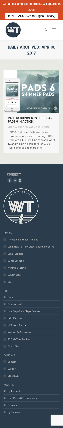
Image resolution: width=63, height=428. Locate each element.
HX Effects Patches (18, 325)
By (18, 126)
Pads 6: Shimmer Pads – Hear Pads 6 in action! (30, 119)
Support (12, 368)
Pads (10, 297)
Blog (10, 126)
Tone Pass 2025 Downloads (22, 398)
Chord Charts (15, 346)
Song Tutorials (15, 253)
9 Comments (43, 126)
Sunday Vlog (14, 274)
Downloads (13, 405)
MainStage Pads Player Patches (24, 311)
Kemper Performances (19, 332)
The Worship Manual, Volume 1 (24, 239)
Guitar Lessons (16, 260)
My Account (14, 390)
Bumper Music (15, 304)
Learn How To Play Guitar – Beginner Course (31, 246)
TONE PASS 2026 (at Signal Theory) (31, 16)
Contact (12, 361)
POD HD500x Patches (19, 339)
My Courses (14, 412)
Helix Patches (15, 318)
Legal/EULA (14, 375)
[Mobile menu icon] (54, 30)
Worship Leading (17, 267)
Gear (10, 281)
